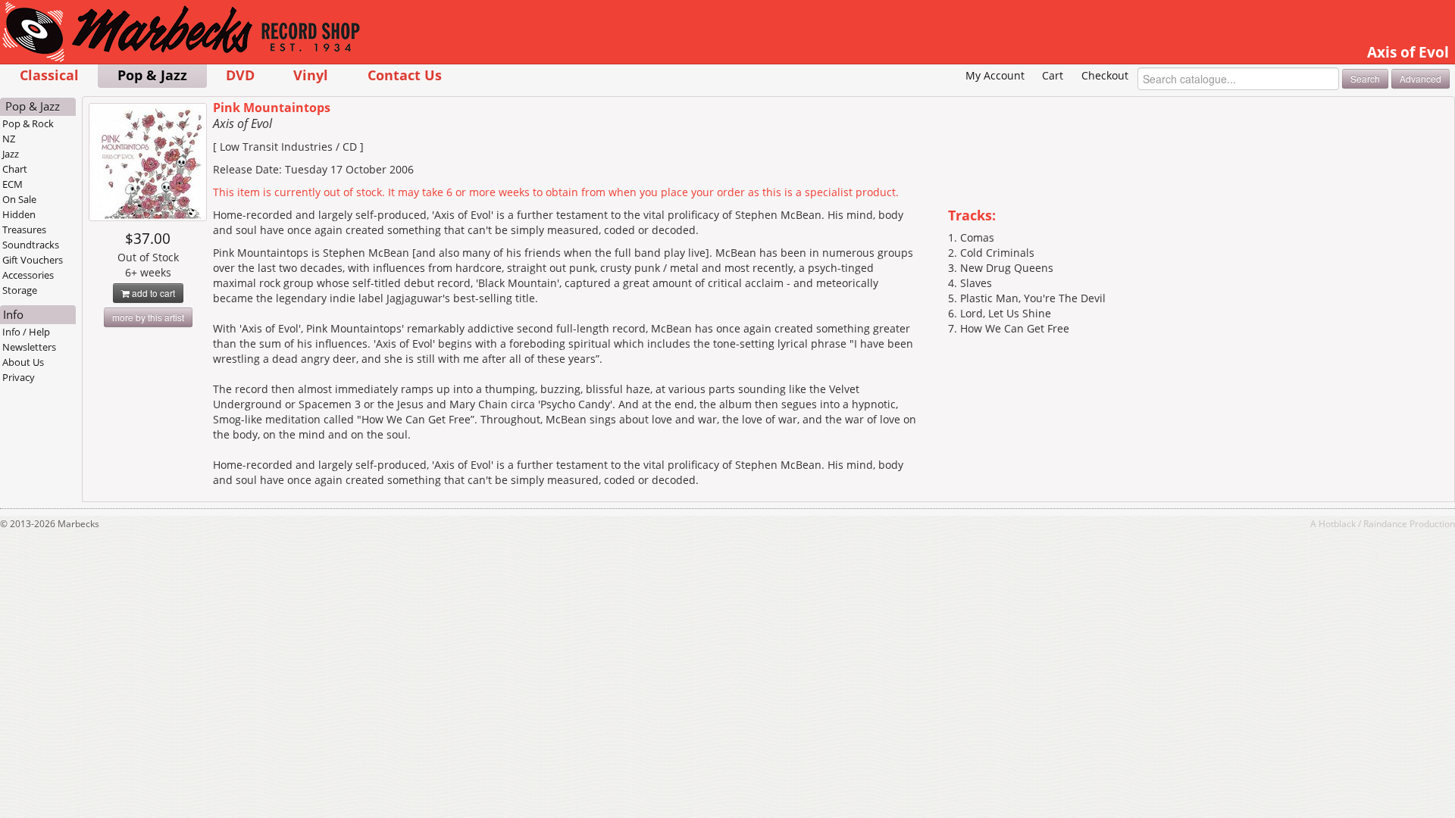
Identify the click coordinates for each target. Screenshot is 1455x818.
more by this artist (148, 317)
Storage (19, 290)
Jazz (10, 154)
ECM (12, 184)
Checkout (1104, 75)
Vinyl (310, 74)
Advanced (1420, 78)
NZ (8, 138)
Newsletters (29, 347)
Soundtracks (30, 244)
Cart (1052, 75)
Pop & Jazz (152, 74)
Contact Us (405, 74)
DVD (240, 74)
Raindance (1385, 523)
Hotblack (1337, 523)
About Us (23, 362)
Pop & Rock (28, 123)
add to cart (152, 292)
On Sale (19, 199)
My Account (995, 75)
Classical (49, 74)
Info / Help (26, 332)
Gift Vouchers (32, 260)
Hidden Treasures (24, 222)
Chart (14, 169)
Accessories (28, 275)
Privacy (18, 377)
